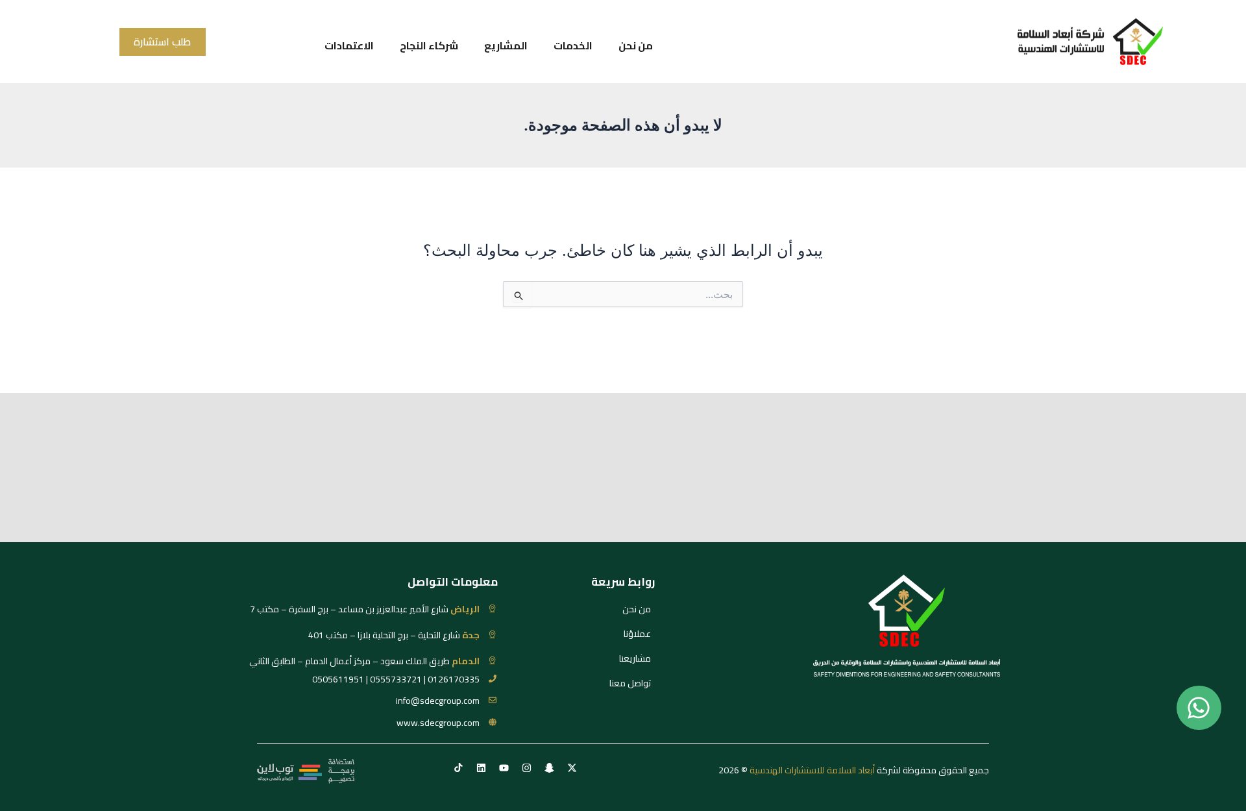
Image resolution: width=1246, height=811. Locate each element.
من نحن (635, 45)
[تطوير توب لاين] (305, 770)
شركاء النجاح (429, 45)
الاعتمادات (349, 45)
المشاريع (506, 45)
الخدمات (573, 45)
